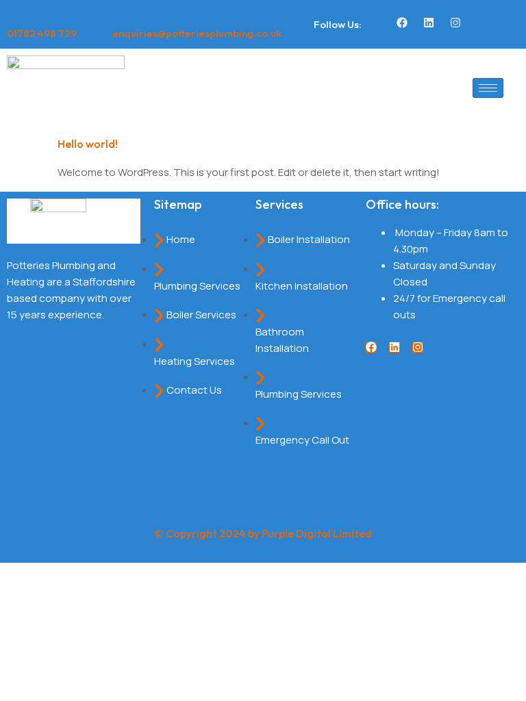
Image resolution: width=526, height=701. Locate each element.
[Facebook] (402, 22)
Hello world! (88, 144)
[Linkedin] (428, 22)
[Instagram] (455, 22)
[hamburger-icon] (488, 88)
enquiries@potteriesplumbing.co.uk (196, 33)
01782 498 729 (42, 33)
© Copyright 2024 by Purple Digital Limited (263, 533)
